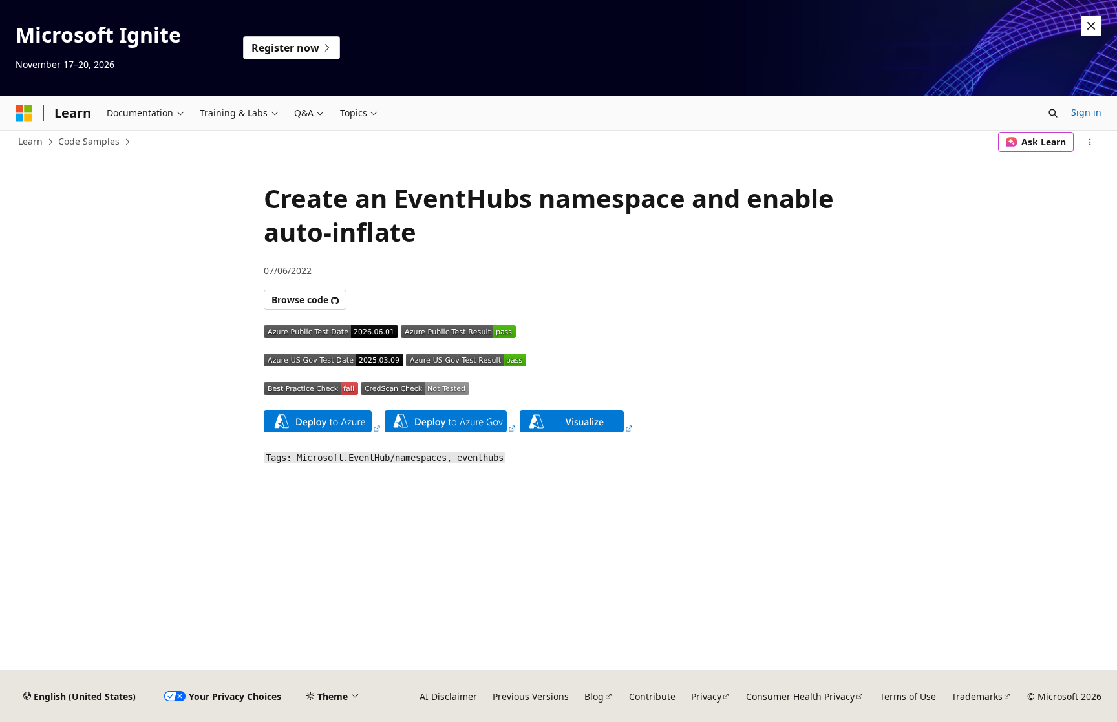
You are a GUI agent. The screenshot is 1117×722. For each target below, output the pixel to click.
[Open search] (1053, 113)
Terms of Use (908, 696)
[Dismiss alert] (1091, 26)
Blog (594, 696)
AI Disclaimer (448, 696)
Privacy (706, 696)
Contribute (652, 696)
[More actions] (1090, 142)
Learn (30, 141)
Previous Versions (531, 696)
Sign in (1086, 112)
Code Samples (89, 141)
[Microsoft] (24, 113)
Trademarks (977, 696)
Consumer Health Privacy (800, 696)
